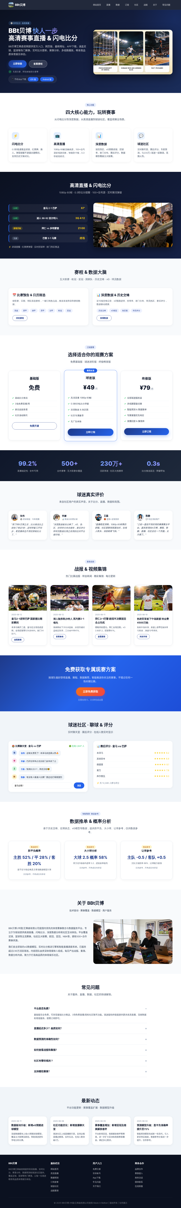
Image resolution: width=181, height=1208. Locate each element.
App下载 (97, 1177)
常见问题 (166, 5)
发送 (79, 786)
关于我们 (97, 1186)
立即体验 (17, 63)
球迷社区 (55, 1186)
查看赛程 (38, 63)
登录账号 (97, 1173)
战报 (146, 5)
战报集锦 (55, 1190)
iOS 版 (33, 79)
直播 (108, 5)
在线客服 (139, 1186)
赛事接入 (139, 1173)
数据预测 (55, 1177)
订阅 (127, 5)
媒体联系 (139, 1182)
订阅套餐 (55, 1182)
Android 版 (47, 79)
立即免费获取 (90, 691)
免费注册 (97, 1169)
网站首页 (97, 5)
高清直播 (55, 1173)
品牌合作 (139, 1169)
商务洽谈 (139, 1177)
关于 (155, 5)
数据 (118, 5)
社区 (136, 5)
